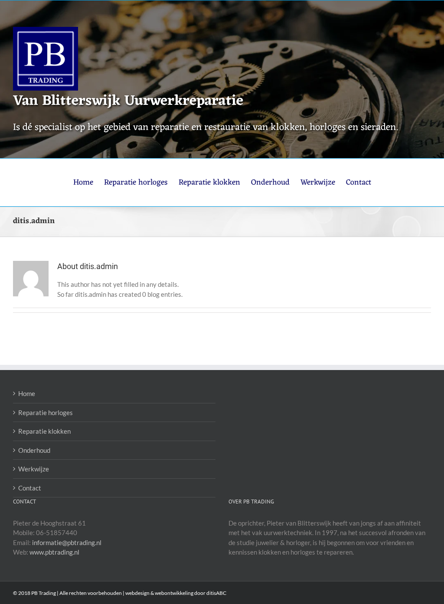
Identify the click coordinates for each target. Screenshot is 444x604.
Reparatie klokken (44, 431)
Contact (29, 488)
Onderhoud (34, 450)
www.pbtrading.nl (54, 552)
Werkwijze (33, 469)
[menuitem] (88, 182)
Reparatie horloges (45, 412)
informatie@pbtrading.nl (66, 542)
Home (26, 393)
